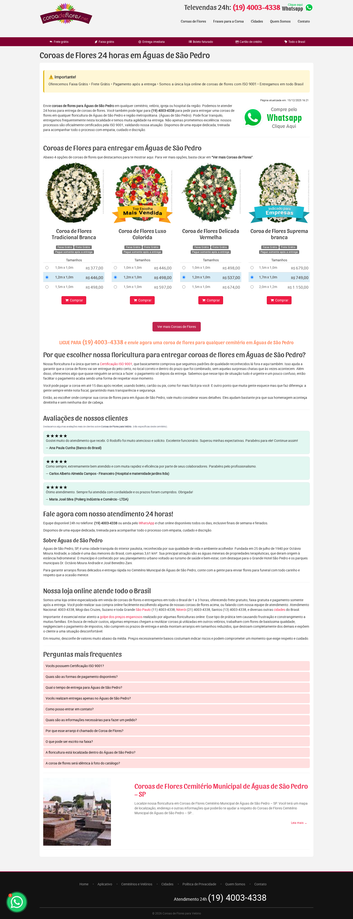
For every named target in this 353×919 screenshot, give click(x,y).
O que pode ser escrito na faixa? (69, 741)
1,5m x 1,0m (64, 286)
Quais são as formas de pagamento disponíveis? (82, 676)
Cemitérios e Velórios (136, 884)
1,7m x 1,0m (268, 277)
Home (83, 884)
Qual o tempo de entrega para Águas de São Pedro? (84, 687)
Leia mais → (299, 823)
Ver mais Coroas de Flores (176, 326)
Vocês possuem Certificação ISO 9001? (75, 665)
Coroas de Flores (193, 21)
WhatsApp (146, 523)
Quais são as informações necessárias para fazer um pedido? (91, 720)
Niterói (181, 609)
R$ (94, 268)
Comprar (76, 300)
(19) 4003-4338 (256, 7)
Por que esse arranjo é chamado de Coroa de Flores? (84, 730)
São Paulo (143, 609)
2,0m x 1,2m (268, 286)
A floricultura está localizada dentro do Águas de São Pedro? (90, 752)
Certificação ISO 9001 (116, 364)
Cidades (257, 21)
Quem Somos (280, 21)
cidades (279, 609)
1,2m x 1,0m (64, 277)
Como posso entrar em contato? (70, 709)
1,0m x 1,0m (64, 267)
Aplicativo (104, 884)
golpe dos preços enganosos (121, 616)
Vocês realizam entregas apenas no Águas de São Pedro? (88, 698)
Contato (304, 21)
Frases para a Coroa (228, 21)
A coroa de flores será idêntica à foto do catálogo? (83, 763)
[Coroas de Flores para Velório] (66, 14)
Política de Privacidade (199, 884)
